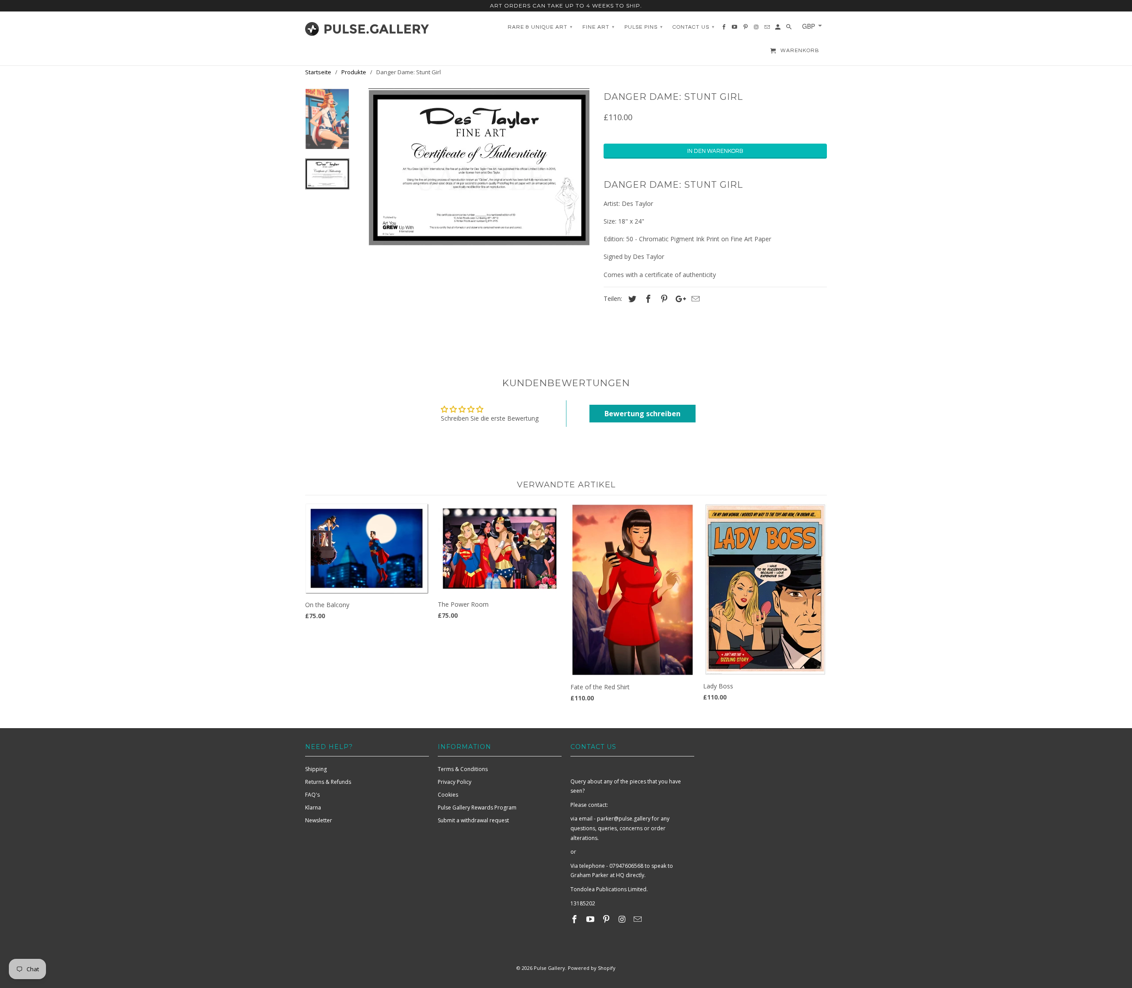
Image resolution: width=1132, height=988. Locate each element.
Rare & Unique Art (540, 27)
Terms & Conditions (463, 769)
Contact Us (694, 27)
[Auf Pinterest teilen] (663, 298)
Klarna (313, 807)
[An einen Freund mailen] (694, 298)
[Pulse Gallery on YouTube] (591, 919)
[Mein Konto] (778, 29)
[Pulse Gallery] (367, 27)
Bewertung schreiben (642, 413)
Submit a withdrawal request (473, 820)
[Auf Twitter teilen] (631, 298)
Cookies (448, 794)
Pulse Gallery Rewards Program (477, 807)
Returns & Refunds (328, 782)
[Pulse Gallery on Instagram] (622, 919)
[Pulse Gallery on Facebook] (575, 919)
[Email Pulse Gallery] (638, 919)
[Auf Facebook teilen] (647, 298)
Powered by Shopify (592, 968)
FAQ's (312, 794)
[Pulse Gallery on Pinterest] (607, 919)
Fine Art (598, 27)
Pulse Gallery (549, 968)
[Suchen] (789, 29)
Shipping (316, 769)
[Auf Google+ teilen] (678, 298)
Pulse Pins (643, 27)
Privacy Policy (454, 782)
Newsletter (318, 820)
